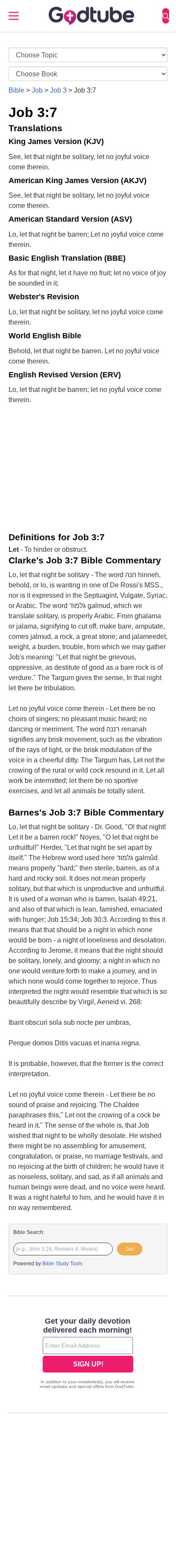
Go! (130, 1249)
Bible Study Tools (62, 1264)
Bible (16, 90)
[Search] (165, 16)
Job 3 (58, 90)
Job (37, 90)
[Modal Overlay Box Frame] (88, 1354)
